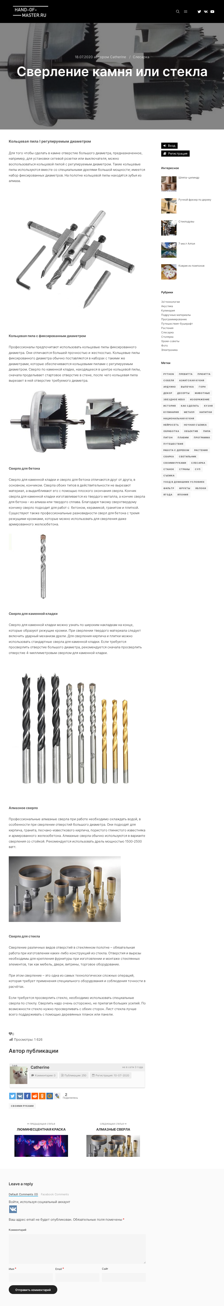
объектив (191, 431)
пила (206, 431)
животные (202, 393)
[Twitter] (12, 1096)
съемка (169, 475)
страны (184, 469)
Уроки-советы (170, 341)
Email (59, 1269)
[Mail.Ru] (49, 1096)
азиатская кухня (191, 380)
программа (202, 437)
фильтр (168, 488)
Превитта (185, 374)
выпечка (187, 386)
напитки (206, 412)
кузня (208, 405)
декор (167, 393)
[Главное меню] (186, 11)
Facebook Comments (55, 1194)
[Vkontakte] (20, 1096)
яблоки (200, 488)
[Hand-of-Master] (30, 11)
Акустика (167, 306)
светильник (187, 456)
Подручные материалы (176, 314)
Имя (12, 1269)
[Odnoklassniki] (42, 1096)
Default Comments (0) (23, 1194)
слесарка (198, 463)
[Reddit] (35, 1096)
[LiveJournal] (57, 1096)
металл (189, 412)
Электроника (169, 349)
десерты (183, 393)
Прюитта (204, 374)
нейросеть (171, 424)
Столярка (167, 336)
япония (182, 494)
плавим (183, 437)
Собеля (168, 380)
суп (198, 469)
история (169, 405)
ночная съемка (195, 424)
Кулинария (168, 310)
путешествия (173, 443)
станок (168, 469)
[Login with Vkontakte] (13, 1209)
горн (202, 386)
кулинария (171, 412)
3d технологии (170, 301)
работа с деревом (176, 450)
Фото (164, 345)
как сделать (190, 405)
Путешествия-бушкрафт (177, 323)
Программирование (174, 319)
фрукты (184, 488)
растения (201, 450)
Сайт (105, 1268)
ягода (167, 494)
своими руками (22, 1106)
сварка (168, 456)
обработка (171, 431)
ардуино (169, 386)
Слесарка (141, 57)
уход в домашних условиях (184, 482)
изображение (200, 399)
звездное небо (174, 399)
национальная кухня (178, 418)
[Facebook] (27, 1096)
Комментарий (17, 1229)
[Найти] (178, 11)
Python (168, 374)
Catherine (40, 1067)
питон (168, 437)
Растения (167, 328)
